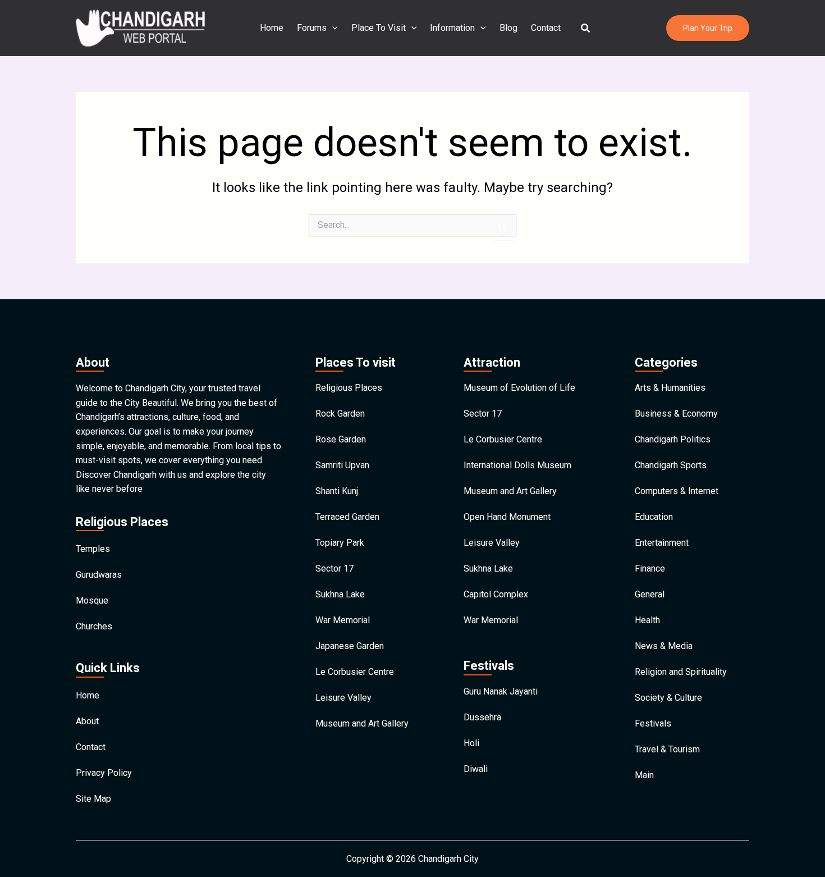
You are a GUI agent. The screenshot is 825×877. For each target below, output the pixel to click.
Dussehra (482, 717)
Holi (471, 743)
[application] (332, 28)
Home (271, 27)
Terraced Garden (347, 516)
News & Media (664, 646)
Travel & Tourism (667, 749)
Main (644, 775)
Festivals (653, 723)
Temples (93, 548)
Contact (546, 27)
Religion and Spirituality (681, 671)
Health (647, 620)
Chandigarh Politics (673, 439)
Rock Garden (340, 413)
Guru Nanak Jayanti (501, 691)
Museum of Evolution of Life (519, 387)
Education (654, 516)
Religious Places (348, 387)
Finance (650, 568)
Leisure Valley (343, 697)
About (87, 721)
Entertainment (662, 542)
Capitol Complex (496, 594)
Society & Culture (668, 697)
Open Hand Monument (507, 516)
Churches (94, 626)
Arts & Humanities (670, 387)
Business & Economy (676, 413)
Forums (312, 27)
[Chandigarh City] (140, 27)
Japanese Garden (349, 646)
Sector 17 (334, 568)
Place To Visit (378, 27)
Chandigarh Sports (671, 465)
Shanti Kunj (336, 491)
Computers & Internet (676, 491)
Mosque (92, 600)
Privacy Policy (104, 773)
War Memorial (342, 620)
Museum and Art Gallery (362, 723)
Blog (508, 27)
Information (452, 27)
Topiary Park (339, 542)
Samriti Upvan (342, 465)
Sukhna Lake (340, 594)
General (649, 594)
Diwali (476, 769)
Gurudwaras (99, 574)
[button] (586, 28)
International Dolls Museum (517, 465)
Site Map (93, 798)
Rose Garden (340, 439)
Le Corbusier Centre (354, 671)
